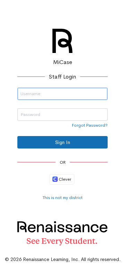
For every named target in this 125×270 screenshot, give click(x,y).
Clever (64, 179)
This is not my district (63, 197)
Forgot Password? (90, 125)
